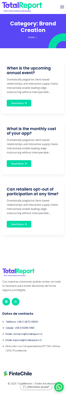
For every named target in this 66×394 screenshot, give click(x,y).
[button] (59, 387)
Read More (17, 103)
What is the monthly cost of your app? (31, 131)
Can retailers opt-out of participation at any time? (32, 192)
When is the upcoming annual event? (29, 70)
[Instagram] (15, 302)
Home (31, 37)
